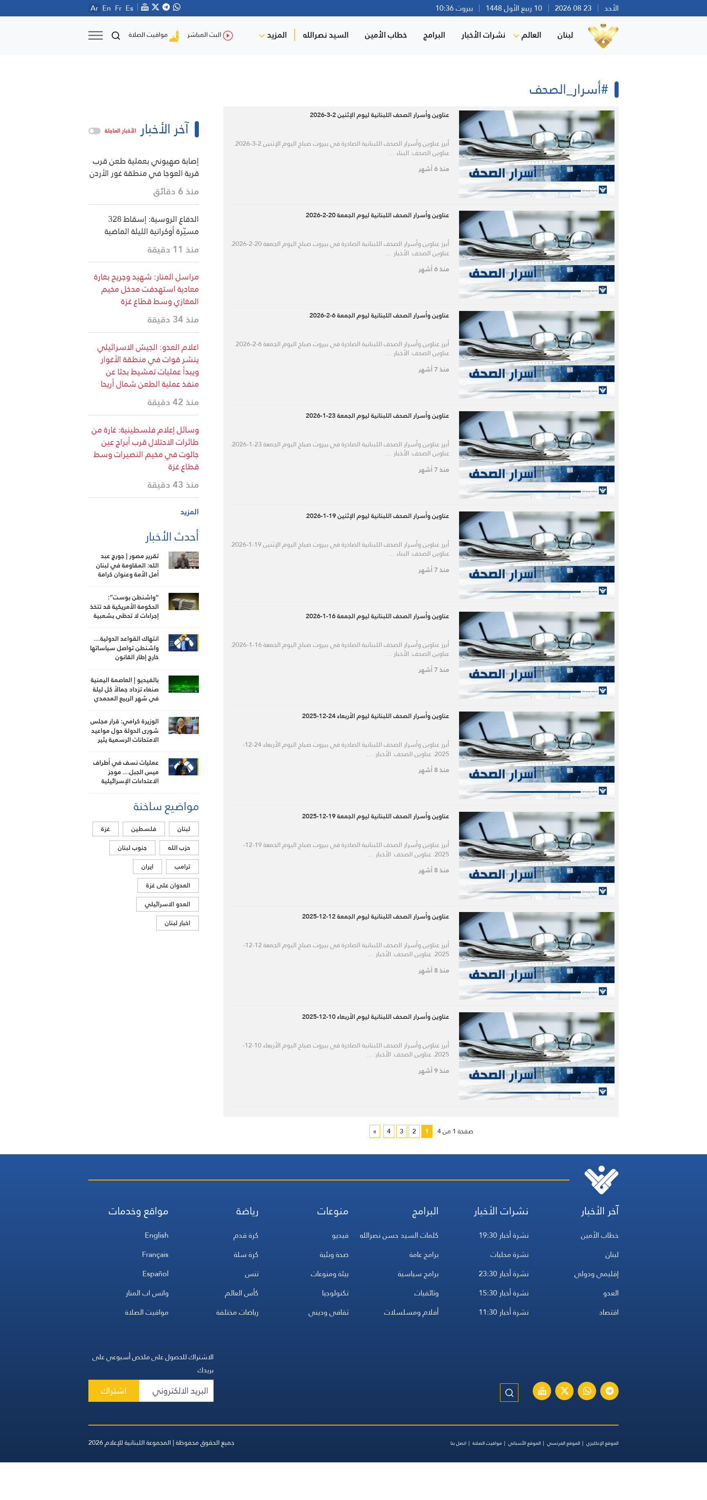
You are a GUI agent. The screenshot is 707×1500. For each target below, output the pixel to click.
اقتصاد (609, 1312)
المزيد (277, 35)
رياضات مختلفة (237, 1312)
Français (155, 1254)
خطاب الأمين (386, 35)
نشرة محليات (510, 1254)
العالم (531, 35)
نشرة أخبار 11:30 (504, 1312)
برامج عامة (424, 1254)
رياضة (247, 1211)
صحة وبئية (334, 1254)
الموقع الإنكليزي (602, 1443)
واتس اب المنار (147, 1293)
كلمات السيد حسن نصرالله (399, 1235)
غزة (105, 829)
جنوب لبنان (132, 848)
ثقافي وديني (328, 1312)
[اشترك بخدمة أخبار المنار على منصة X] (565, 1392)
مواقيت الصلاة (148, 35)
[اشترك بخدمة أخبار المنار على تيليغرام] (610, 1392)
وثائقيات (426, 1293)
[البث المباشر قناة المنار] (542, 1392)
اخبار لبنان (177, 923)
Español (155, 1273)
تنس (252, 1273)
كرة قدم (246, 1235)
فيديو (340, 1235)
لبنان (565, 35)
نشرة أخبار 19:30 (504, 1235)
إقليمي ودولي (596, 1273)
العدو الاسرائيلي (167, 904)
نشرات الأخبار (483, 35)
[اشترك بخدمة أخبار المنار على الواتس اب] (587, 1392)
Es (129, 8)
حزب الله (179, 848)
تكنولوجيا (335, 1293)
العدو (611, 1293)
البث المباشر (204, 35)
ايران (147, 866)
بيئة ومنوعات (330, 1273)
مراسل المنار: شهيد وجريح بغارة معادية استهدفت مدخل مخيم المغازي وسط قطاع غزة (146, 289)
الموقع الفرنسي (563, 1443)
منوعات (333, 1211)
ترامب (182, 866)
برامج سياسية (418, 1273)
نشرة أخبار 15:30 (504, 1293)
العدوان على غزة (168, 885)
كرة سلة (246, 1254)
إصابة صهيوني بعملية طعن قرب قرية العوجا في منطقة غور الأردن (144, 167)
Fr (118, 8)
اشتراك (113, 1391)
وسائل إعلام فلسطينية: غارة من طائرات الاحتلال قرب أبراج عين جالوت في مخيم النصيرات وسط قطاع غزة (145, 448)
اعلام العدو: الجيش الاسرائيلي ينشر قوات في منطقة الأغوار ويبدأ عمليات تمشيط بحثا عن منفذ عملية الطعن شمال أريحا (148, 365)
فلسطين (143, 829)
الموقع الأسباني (524, 1443)
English (157, 1235)
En (106, 8)
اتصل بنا (458, 1443)
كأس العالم (242, 1293)
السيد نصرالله (326, 35)
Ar (94, 8)
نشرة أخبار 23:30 (504, 1273)
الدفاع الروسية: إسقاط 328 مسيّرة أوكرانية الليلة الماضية (152, 225)
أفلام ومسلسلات (411, 1312)
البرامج (434, 35)
